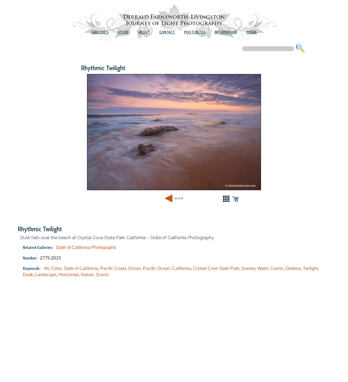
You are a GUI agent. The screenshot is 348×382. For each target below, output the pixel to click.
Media (251, 32)
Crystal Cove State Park (216, 268)
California (181, 268)
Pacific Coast (113, 268)
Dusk (28, 274)
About (144, 32)
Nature (87, 274)
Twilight (310, 268)
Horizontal (69, 274)
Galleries (99, 32)
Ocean (134, 268)
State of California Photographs (86, 247)
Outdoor (293, 268)
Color (56, 268)
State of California (81, 268)
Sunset (248, 268)
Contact (167, 32)
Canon (276, 268)
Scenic (102, 274)
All (46, 268)
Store (123, 32)
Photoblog (195, 32)
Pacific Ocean (156, 268)
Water (262, 268)
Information (226, 32)
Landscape (46, 274)
